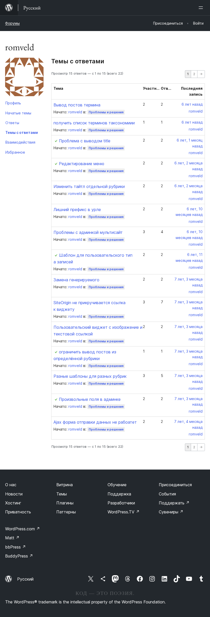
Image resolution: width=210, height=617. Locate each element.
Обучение (117, 484)
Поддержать (174, 502)
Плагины (65, 502)
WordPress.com (22, 528)
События (167, 493)
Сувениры (171, 511)
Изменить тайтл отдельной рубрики (89, 186)
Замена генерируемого (76, 279)
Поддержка (119, 493)
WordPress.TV (124, 511)
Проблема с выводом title (84, 140)
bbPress (15, 547)
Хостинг (13, 502)
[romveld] (24, 78)
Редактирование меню (81, 163)
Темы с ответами (21, 132)
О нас (10, 484)
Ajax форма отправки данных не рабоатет (95, 422)
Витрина (64, 484)
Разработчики (121, 502)
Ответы (12, 123)
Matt (12, 537)
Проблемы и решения (106, 112)
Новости (14, 493)
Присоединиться (175, 484)
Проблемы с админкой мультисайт (88, 232)
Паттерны (66, 511)
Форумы (12, 23)
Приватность (18, 511)
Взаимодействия (20, 142)
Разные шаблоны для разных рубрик (90, 376)
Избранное (15, 152)
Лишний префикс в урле (77, 209)
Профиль (13, 103)
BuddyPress (19, 556)
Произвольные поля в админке (90, 399)
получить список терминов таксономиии (94, 122)
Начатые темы (18, 113)
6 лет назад (192, 104)
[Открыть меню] (202, 7)
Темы (61, 493)
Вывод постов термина (77, 104)
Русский (25, 579)
